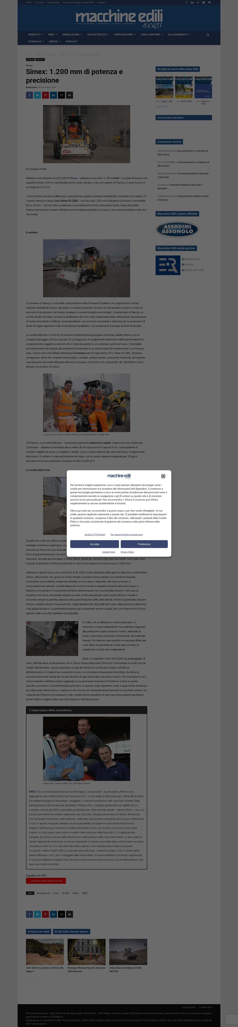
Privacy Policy (127, 552)
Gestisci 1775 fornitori (95, 534)
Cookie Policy (108, 552)
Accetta (94, 544)
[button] (163, 476)
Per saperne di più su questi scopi (127, 534)
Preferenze (144, 544)
